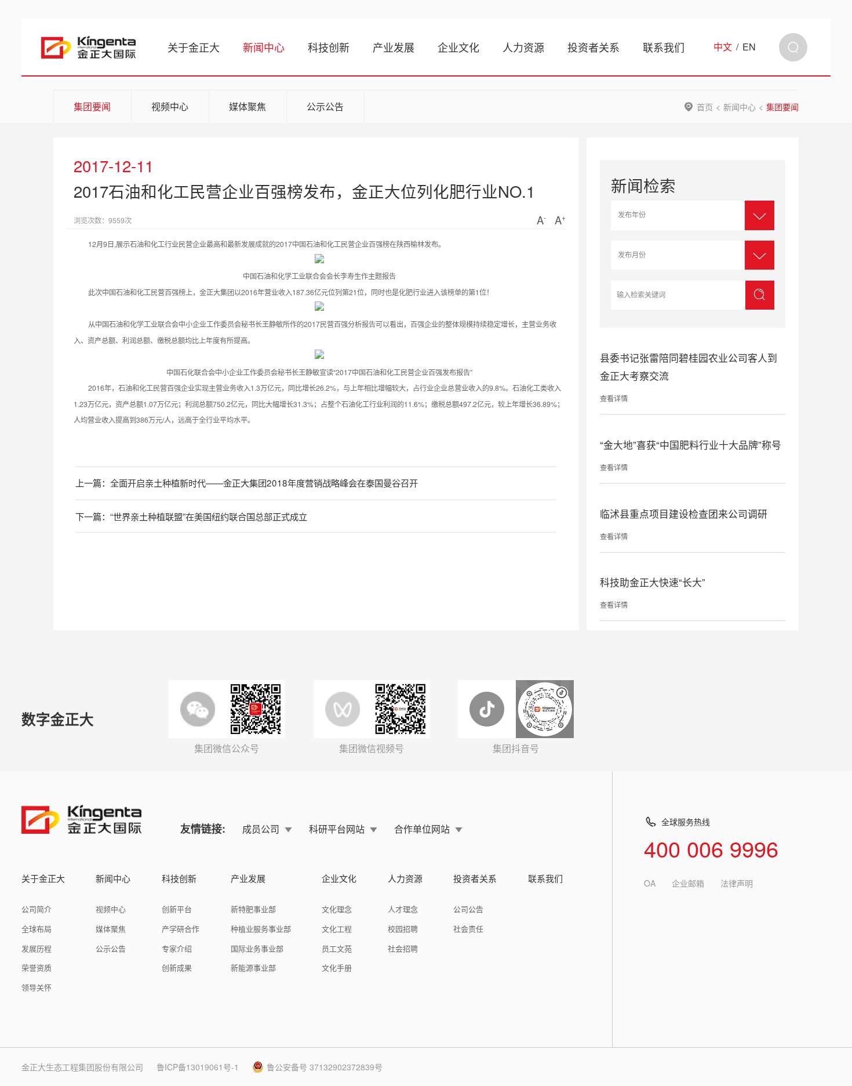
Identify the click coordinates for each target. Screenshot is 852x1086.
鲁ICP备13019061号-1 (197, 1067)
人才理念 (403, 908)
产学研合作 (180, 928)
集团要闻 (92, 106)
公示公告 (325, 106)
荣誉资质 (36, 967)
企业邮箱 (688, 883)
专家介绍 (177, 948)
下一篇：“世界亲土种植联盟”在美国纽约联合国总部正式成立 (191, 516)
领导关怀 (36, 987)
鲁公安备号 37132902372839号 (325, 1067)
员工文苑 (337, 948)
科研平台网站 (337, 828)
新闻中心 (264, 47)
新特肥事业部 (253, 908)
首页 (705, 106)
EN (749, 47)
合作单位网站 (422, 828)
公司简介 (36, 908)
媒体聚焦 (247, 106)
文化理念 (337, 908)
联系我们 (663, 47)
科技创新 (328, 47)
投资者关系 (593, 47)
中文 (722, 47)
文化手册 (337, 967)
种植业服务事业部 (261, 928)
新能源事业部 (253, 967)
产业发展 (393, 47)
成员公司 (260, 828)
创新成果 (177, 967)
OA (650, 883)
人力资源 (523, 47)
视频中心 (169, 106)
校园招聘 (403, 928)
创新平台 (177, 908)
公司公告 (468, 908)
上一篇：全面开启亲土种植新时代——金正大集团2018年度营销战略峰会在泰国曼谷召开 (246, 482)
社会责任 (468, 928)
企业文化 (458, 47)
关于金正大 (194, 47)
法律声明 (736, 883)
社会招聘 (403, 948)
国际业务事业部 (257, 948)
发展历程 (36, 948)
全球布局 (36, 928)
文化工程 (337, 928)
